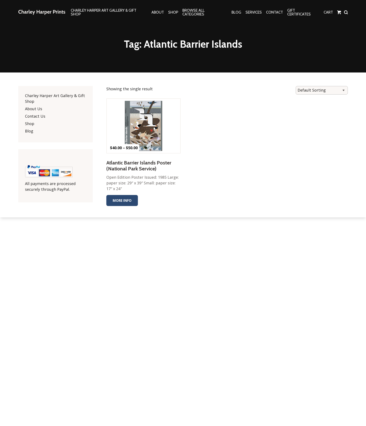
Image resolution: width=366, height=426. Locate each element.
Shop (29, 123)
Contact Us (35, 116)
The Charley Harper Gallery (41, 12)
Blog (29, 131)
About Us (33, 108)
